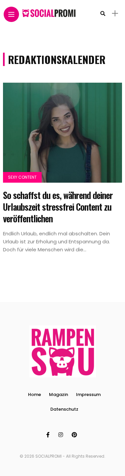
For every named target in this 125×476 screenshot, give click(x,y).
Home (34, 394)
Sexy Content (22, 177)
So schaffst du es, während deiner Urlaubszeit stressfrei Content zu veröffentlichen (58, 206)
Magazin (58, 394)
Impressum (88, 394)
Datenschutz (64, 409)
